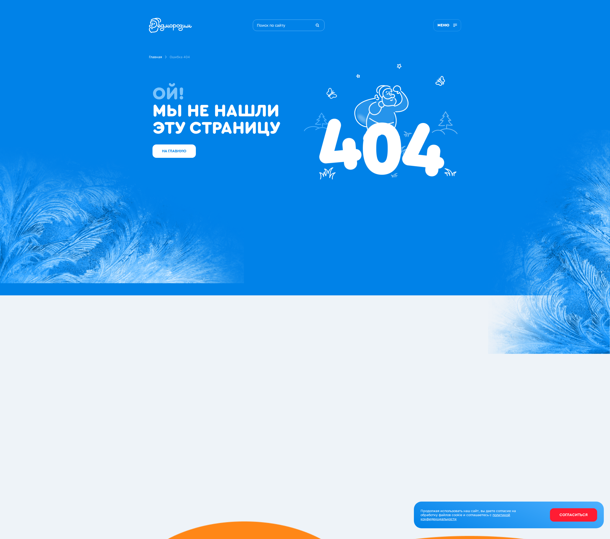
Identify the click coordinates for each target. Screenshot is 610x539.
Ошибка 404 (180, 57)
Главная (155, 57)
